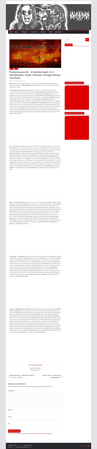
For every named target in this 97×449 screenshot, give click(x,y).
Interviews (24, 32)
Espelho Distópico (25, 85)
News (15, 32)
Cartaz (51, 32)
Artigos (11, 68)
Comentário (11, 391)
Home (10, 32)
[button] (18, 32)
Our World (58, 32)
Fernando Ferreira (21, 81)
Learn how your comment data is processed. (40, 433)
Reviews (43, 32)
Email (10, 417)
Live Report (34, 32)
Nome (10, 410)
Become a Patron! (35, 370)
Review (16, 68)
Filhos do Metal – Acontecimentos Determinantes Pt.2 (52, 376)
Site (9, 423)
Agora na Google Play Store (35, 365)
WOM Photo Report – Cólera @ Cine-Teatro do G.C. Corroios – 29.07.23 (22, 376)
